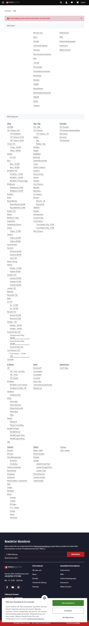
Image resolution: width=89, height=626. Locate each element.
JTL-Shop (77, 623)
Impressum (64, 46)
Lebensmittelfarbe (14, 467)
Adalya (9, 154)
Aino (9, 161)
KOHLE (35, 101)
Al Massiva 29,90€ (16, 191)
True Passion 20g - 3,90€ (45, 228)
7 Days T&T (11, 144)
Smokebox (14, 464)
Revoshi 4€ (40, 204)
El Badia (36, 457)
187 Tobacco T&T (13, 130)
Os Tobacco (37, 194)
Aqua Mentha (12, 201)
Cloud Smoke (12, 245)
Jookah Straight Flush (44, 467)
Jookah (12, 501)
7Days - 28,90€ (15, 151)
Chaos (9, 228)
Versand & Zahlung (40, 46)
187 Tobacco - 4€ (42, 134)
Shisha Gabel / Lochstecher (17, 481)
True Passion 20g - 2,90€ (45, 224)
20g (37, 140)
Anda (9, 198)
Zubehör (36, 106)
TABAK (36, 84)
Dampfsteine (38, 88)
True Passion (38, 221)
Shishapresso (38, 214)
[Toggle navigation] (3, 1)
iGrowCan (63, 137)
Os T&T (10, 302)
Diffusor (10, 454)
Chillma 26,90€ (15, 238)
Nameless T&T (12, 295)
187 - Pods (14, 375)
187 (8, 368)
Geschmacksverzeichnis (42, 54)
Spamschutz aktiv (11, 558)
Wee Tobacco (38, 231)
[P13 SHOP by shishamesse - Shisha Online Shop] (12, 2)
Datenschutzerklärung (42, 546)
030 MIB (10, 127)
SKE (8, 442)
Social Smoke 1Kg (16, 347)
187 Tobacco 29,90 (17, 140)
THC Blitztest (64, 140)
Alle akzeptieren (68, 603)
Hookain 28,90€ (15, 285)
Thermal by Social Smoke (42, 385)
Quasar (12, 511)
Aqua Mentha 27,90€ (17, 208)
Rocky (12, 514)
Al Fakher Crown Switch (18, 385)
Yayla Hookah (38, 481)
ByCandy (36, 157)
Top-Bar (36, 63)
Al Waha (10, 194)
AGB (61, 37)
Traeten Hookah (39, 477)
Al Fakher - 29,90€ (16, 177)
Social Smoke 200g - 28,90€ (17, 336)
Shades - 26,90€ (16, 325)
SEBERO (36, 208)
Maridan (10, 292)
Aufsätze (13, 461)
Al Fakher (10, 381)
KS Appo (13, 504)
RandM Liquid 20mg (17, 438)
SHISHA (36, 97)
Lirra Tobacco (38, 184)
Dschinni (10, 248)
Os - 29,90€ (14, 308)
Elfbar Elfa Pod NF (16, 408)
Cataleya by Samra (14, 224)
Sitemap (36, 50)
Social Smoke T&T (14, 332)
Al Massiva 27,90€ (16, 187)
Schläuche (11, 477)
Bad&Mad (37, 154)
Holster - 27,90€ (15, 268)
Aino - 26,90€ (15, 164)
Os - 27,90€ (14, 305)
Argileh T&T (11, 211)
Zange (9, 487)
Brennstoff (37, 368)
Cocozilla (36, 378)
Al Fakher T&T (12, 171)
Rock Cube (37, 381)
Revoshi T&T (11, 312)
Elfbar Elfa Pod (15, 405)
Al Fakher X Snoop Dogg (18, 181)
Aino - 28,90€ (15, 167)
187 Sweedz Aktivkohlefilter (70, 130)
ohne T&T (13, 258)
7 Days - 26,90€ (15, 147)
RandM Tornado (13, 428)
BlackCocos (37, 388)
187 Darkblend (15, 134)
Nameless (37, 191)
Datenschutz (64, 33)
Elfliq (11, 415)
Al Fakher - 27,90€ (16, 174)
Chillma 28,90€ (15, 241)
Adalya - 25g (40, 144)
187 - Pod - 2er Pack (17, 371)
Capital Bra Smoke (40, 161)
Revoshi (36, 198)
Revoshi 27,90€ (15, 318)
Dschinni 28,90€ (15, 255)
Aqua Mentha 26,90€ (17, 204)
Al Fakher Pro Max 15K (18, 388)
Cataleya (10, 391)
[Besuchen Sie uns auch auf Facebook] (7, 587)
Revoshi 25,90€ (15, 315)
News (35, 37)
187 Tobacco (38, 130)
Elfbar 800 (13, 402)
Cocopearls (37, 375)
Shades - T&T (12, 322)
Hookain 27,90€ (15, 282)
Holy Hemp (63, 134)
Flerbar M (13, 422)
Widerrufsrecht (65, 50)
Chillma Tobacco (39, 167)
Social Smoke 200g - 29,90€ (17, 342)
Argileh (36, 151)
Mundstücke (11, 471)
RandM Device (15, 432)
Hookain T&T (12, 275)
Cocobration (37, 371)
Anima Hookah (38, 454)
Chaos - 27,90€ (15, 231)
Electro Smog (12, 261)
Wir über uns (37, 33)
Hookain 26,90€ (15, 278)
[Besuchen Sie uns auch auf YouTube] (12, 587)
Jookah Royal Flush (43, 464)
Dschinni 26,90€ (15, 251)
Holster (9, 265)
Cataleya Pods (15, 395)
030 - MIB (36, 127)
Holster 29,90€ (15, 271)
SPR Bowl (13, 518)
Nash (9, 298)
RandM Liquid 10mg (17, 435)
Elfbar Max (14, 412)
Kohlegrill (10, 491)
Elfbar (9, 398)
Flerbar (9, 418)
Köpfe (9, 494)
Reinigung (10, 474)
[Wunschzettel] (72, 2)
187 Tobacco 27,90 (17, 137)
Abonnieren (75, 554)
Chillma (10, 235)
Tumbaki (10, 359)
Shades (36, 211)
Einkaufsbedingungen (68, 41)
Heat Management (14, 457)
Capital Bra (11, 221)
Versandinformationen (41, 71)
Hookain (36, 181)
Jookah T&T (11, 288)
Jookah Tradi (41, 471)
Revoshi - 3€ (40, 201)
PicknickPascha (39, 474)
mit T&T (13, 157)
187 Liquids (14, 378)
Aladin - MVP (38, 450)
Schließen (68, 611)
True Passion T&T (13, 350)
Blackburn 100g (13, 218)
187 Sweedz (64, 127)
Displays (36, 80)
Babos (9, 214)
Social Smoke (38, 218)
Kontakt (36, 41)
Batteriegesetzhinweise (42, 93)
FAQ (34, 58)
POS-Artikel (37, 67)
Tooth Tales (64, 368)
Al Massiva (11, 184)
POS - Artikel (65, 450)
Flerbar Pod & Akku (17, 425)
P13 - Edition (14, 508)
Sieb (8, 484)
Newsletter (37, 76)
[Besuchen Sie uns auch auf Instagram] (18, 587)
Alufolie (10, 450)
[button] (61, 2)
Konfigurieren (68, 617)
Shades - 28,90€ (16, 329)
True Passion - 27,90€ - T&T (18, 355)
